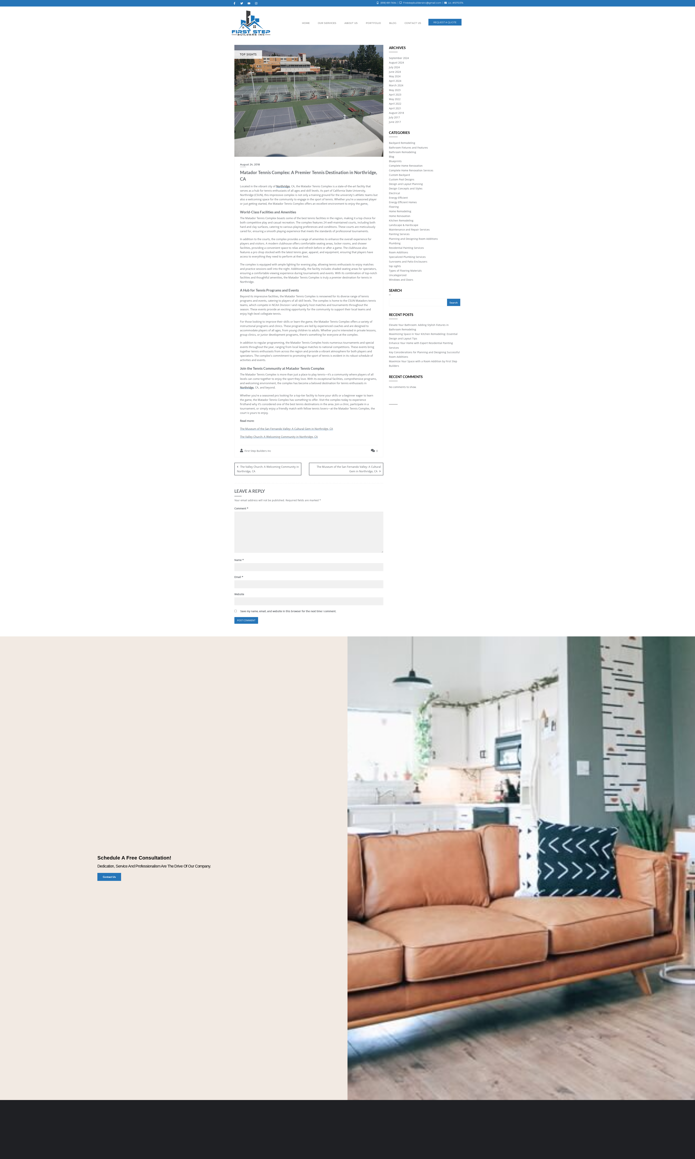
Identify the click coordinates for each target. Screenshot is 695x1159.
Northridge (283, 186)
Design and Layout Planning (406, 184)
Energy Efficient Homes (403, 202)
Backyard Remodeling (402, 143)
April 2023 (395, 94)
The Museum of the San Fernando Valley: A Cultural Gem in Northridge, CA (286, 428)
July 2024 (394, 67)
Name (239, 560)
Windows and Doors (401, 279)
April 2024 (395, 81)
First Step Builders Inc (257, 451)
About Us (351, 23)
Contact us (413, 23)
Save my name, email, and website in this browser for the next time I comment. (288, 611)
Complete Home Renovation (406, 165)
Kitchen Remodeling (401, 220)
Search (395, 291)
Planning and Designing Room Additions (413, 238)
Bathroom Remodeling (402, 152)
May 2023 (395, 90)
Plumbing (395, 243)
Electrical (394, 193)
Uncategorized (398, 275)
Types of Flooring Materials (405, 270)
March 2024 (396, 85)
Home (306, 23)
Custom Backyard (399, 175)
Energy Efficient (398, 197)
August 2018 (396, 113)
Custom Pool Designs (401, 179)
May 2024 (395, 76)
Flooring (394, 206)
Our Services (327, 23)
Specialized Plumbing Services (407, 257)
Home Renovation (399, 216)
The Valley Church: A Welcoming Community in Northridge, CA (279, 436)
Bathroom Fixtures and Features (408, 147)
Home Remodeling (400, 211)
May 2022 (395, 99)
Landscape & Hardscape (403, 225)
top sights (395, 266)
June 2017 (395, 122)
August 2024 (396, 62)
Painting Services (399, 234)
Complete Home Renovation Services (411, 170)
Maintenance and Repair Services (409, 229)
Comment (241, 508)
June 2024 (395, 71)
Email (238, 577)
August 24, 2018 (250, 164)
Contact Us (109, 876)
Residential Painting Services (406, 248)
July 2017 (394, 117)
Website (239, 594)
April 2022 (395, 103)
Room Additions (398, 252)
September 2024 (399, 58)
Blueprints (395, 161)
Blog (392, 23)
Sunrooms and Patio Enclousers (408, 261)
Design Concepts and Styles (405, 188)
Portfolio (373, 23)
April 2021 (395, 108)
